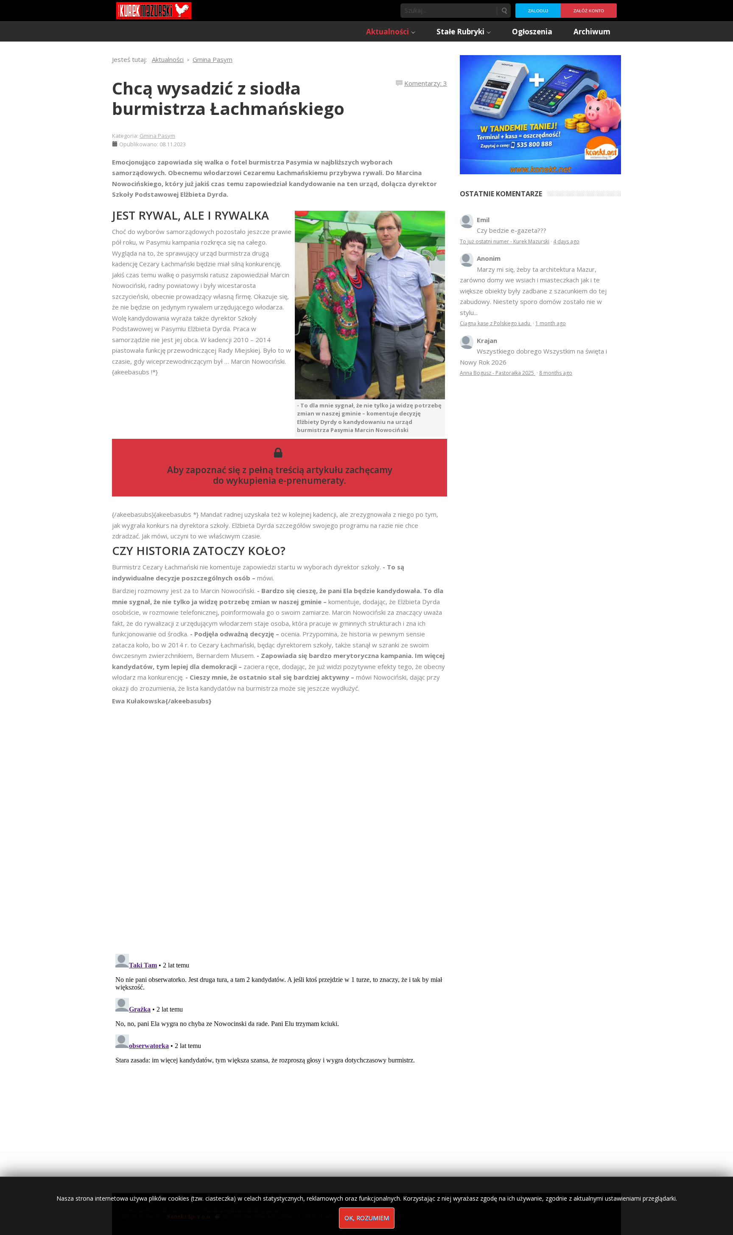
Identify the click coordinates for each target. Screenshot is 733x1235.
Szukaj (504, 10)
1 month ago (550, 323)
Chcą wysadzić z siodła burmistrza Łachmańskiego (228, 98)
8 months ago (555, 372)
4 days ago (566, 241)
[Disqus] (279, 825)
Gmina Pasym (157, 135)
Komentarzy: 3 (425, 83)
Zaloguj (538, 10)
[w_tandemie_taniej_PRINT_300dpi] (540, 113)
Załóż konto (589, 10)
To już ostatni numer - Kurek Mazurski (504, 241)
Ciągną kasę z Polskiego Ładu (496, 323)
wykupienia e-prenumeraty (285, 480)
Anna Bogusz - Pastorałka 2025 (497, 372)
